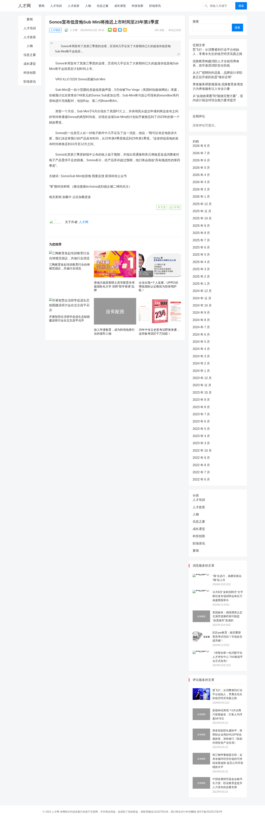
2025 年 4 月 (201, 262)
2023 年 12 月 (202, 378)
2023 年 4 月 (201, 436)
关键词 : (55, 176)
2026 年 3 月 (201, 182)
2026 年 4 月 (201, 175)
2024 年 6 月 (201, 334)
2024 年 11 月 (202, 298)
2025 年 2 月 (201, 276)
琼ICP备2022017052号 (209, 811)
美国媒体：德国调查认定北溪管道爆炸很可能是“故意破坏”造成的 (227, 616)
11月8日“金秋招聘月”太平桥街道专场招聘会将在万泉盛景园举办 (227, 596)
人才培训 (56, 5)
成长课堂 (120, 5)
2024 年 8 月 (201, 320)
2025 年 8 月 (201, 233)
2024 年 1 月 (201, 370)
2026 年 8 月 (201, 145)
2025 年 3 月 (201, 269)
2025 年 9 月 (201, 225)
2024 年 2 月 (201, 363)
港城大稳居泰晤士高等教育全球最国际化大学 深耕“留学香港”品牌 (114, 286)
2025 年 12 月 (202, 204)
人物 (88, 5)
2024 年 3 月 (201, 356)
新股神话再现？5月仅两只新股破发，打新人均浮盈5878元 (227, 714)
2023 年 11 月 (202, 385)
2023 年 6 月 (201, 421)
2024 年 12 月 (202, 291)
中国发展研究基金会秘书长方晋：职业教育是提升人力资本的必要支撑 (227, 783)
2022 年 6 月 (201, 479)
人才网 (24, 5)
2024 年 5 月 (201, 341)
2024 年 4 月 (201, 349)
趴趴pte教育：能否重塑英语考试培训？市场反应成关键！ (227, 636)
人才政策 (73, 5)
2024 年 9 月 (201, 312)
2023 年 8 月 (201, 407)
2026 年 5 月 (201, 167)
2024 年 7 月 (201, 327)
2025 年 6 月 (201, 247)
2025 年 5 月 (201, 254)
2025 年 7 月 (201, 240)
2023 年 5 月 (201, 428)
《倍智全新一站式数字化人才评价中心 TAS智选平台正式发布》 (227, 656)
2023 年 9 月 (201, 399)
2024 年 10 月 (202, 305)
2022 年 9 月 (201, 457)
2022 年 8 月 (201, 465)
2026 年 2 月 (201, 189)
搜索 (241, 5)
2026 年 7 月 (201, 153)
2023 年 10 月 (202, 392)
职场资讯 (155, 5)
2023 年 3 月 (201, 443)
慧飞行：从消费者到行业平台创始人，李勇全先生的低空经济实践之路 (227, 694)
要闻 (41, 5)
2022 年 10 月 (202, 450)
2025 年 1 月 (201, 283)
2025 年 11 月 (202, 211)
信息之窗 (102, 5)
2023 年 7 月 (201, 414)
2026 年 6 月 (201, 160)
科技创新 (137, 5)
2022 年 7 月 (201, 472)
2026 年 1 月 (201, 196)
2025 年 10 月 (202, 218)
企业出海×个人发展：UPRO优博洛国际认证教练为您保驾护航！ (158, 286)
